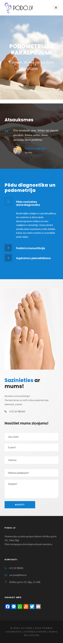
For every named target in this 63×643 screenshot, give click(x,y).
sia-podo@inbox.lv (18, 575)
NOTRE (42, 631)
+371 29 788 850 (17, 411)
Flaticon (33, 635)
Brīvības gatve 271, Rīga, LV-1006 (24, 582)
